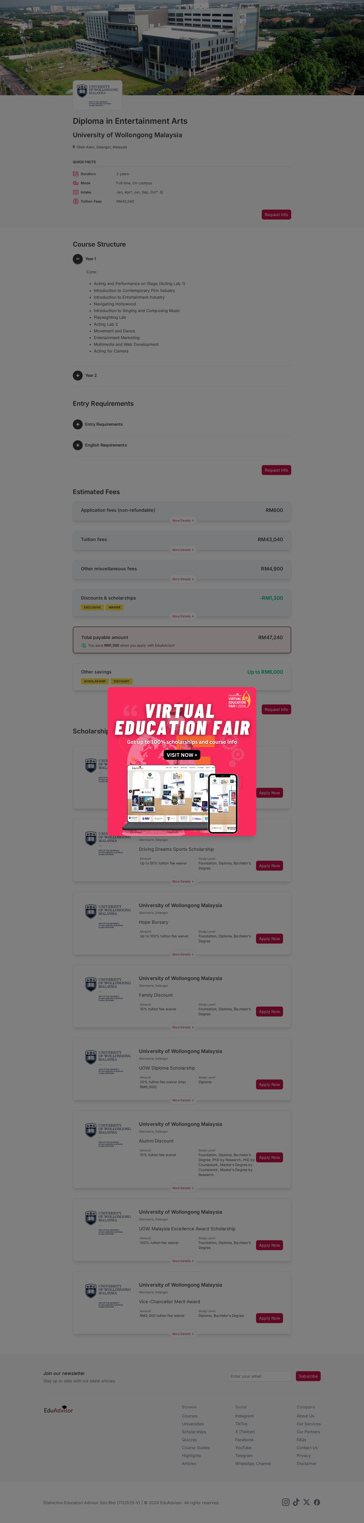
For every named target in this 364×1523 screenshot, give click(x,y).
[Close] (250, 693)
